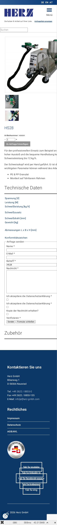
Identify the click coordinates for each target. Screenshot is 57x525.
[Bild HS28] (12, 108)
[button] (43, 21)
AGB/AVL (12, 431)
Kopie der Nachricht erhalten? (22, 311)
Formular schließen (25, 322)
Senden (11, 322)
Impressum (13, 418)
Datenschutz (14, 425)
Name (10, 246)
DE (43, 2)
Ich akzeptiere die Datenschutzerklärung (29, 296)
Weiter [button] (36, 30)
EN (46, 2)
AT (51, 2)
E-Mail (10, 253)
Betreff (11, 261)
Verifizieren (13, 318)
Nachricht (12, 268)
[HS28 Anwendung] (12, 120)
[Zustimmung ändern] (5, 515)
